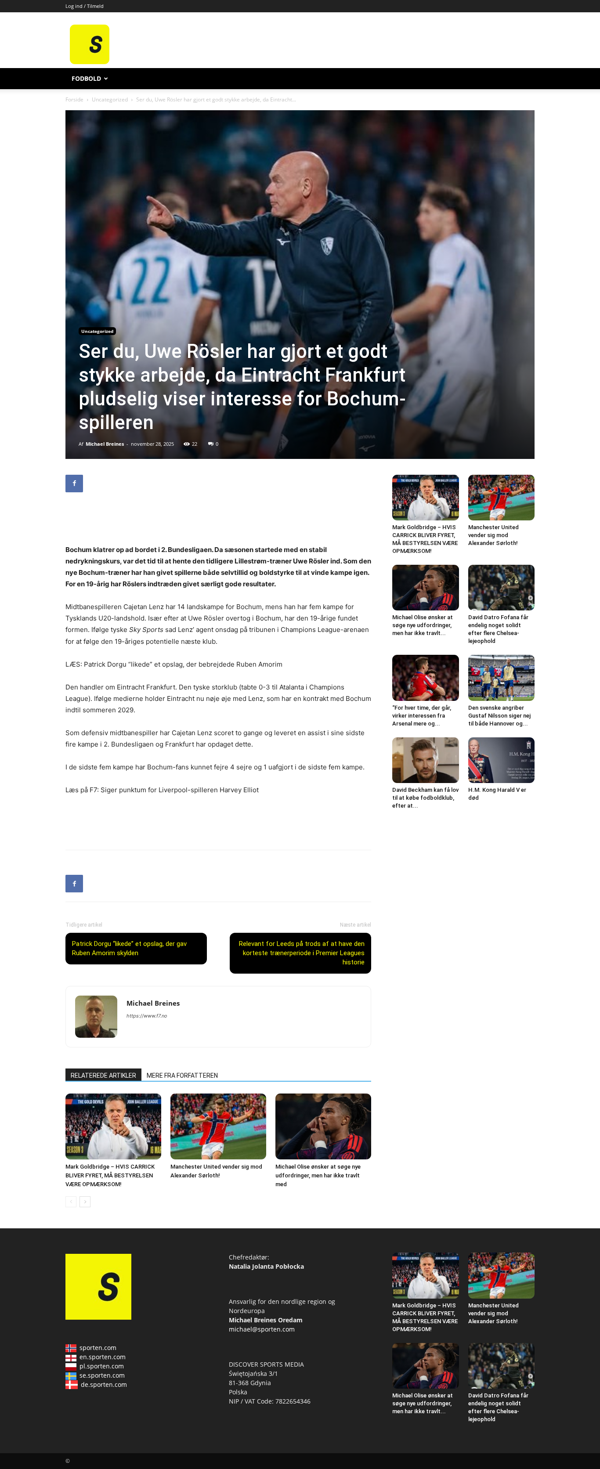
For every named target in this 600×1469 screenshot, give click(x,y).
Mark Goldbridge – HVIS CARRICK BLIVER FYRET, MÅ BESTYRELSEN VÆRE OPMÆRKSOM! (110, 1175)
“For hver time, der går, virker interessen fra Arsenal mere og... (421, 715)
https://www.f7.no (147, 1016)
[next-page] (85, 1201)
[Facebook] (74, 483)
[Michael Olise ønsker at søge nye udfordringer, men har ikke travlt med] (323, 1126)
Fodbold (86, 78)
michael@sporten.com (262, 1329)
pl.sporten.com (102, 1366)
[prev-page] (70, 1201)
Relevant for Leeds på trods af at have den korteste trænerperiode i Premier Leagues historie (302, 953)
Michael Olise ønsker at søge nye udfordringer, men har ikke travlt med (318, 1175)
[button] (524, 79)
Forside (74, 99)
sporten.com (98, 1347)
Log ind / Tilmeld (84, 6)
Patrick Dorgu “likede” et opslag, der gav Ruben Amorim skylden (129, 948)
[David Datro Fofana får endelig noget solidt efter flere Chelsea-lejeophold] (501, 587)
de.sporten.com (104, 1384)
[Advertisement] (367, 44)
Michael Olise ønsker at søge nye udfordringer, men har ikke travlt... (422, 625)
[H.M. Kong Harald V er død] (501, 760)
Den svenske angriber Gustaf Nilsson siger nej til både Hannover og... (499, 715)
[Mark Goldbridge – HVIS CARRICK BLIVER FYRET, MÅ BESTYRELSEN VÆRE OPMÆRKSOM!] (113, 1126)
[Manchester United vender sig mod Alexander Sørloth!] (218, 1126)
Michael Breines (105, 443)
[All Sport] (89, 62)
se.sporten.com (102, 1375)
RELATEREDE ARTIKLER (103, 1075)
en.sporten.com (103, 1357)
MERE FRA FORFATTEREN (182, 1075)
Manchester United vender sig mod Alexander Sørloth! (493, 535)
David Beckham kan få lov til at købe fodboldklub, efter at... (425, 798)
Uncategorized (110, 99)
